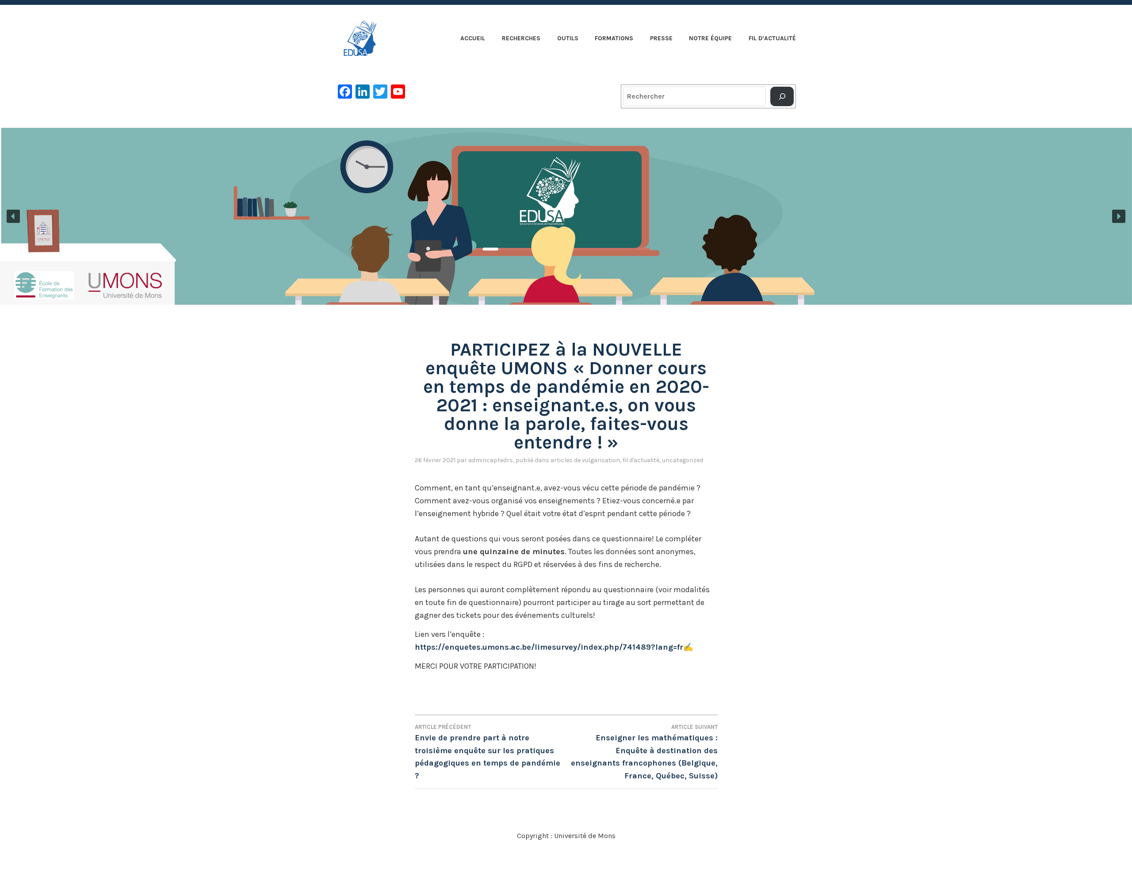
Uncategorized (682, 460)
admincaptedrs (490, 460)
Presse (661, 38)
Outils (567, 38)
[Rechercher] (782, 96)
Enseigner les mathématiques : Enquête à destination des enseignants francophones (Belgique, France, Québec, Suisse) (644, 752)
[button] (566, 216)
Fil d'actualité (641, 460)
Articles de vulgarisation (585, 460)
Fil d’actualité (772, 38)
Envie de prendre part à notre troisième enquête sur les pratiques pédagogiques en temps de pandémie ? (487, 752)
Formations (614, 38)
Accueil (472, 38)
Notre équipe (710, 38)
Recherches (521, 38)
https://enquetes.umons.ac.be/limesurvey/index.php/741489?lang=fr (549, 647)
